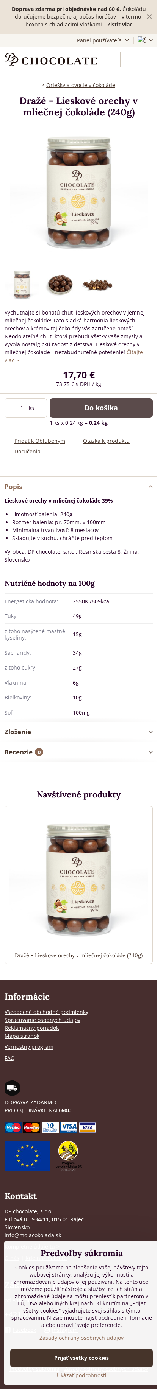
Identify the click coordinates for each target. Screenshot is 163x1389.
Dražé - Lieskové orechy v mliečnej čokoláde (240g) (79, 955)
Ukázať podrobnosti (82, 1375)
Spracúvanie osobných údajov (42, 1019)
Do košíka (101, 407)
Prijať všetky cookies (81, 1357)
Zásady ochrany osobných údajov (81, 1337)
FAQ (10, 1058)
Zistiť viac (119, 24)
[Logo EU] (27, 1169)
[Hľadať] (111, 59)
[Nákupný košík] (130, 59)
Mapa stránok (22, 1035)
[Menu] (148, 59)
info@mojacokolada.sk (33, 1235)
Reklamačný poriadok (32, 1027)
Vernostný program (29, 1046)
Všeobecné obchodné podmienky (46, 1011)
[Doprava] (12, 1094)
